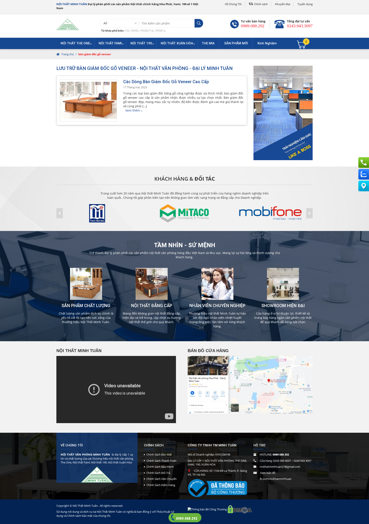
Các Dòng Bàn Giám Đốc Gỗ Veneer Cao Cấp (166, 81)
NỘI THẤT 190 (141, 43)
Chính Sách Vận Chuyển (161, 479)
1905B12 (159, 30)
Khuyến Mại (282, 4)
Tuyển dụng (305, 4)
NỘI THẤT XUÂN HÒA (177, 43)
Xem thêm (134, 110)
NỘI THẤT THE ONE (75, 43)
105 (127, 30)
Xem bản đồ (267, 473)
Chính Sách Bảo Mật (159, 454)
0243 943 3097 (302, 461)
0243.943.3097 (300, 25)
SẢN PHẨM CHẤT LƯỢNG (86, 305)
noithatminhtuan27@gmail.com (280, 467)
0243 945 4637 (282, 461)
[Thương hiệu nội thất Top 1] (67, 24)
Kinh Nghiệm (267, 43)
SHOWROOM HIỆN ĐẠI (283, 305)
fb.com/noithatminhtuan (275, 479)
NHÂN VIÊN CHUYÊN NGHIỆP (217, 305)
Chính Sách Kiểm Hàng (160, 485)
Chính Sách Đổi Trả (158, 473)
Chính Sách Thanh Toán (161, 461)
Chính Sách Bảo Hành (160, 467)
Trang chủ (67, 54)
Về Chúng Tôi (233, 4)
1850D (134, 30)
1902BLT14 (146, 30)
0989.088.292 (252, 25)
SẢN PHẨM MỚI (236, 43)
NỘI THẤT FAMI (110, 43)
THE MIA (208, 43)
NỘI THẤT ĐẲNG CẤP (151, 305)
